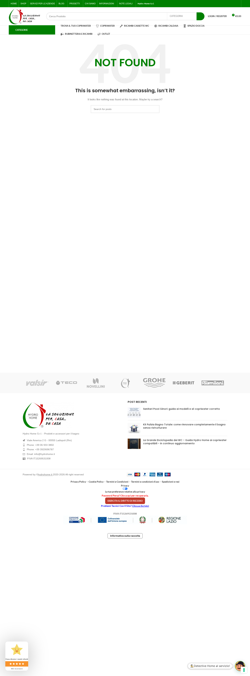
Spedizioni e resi (170, 481)
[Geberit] (183, 383)
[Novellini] (95, 383)
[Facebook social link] (221, 3)
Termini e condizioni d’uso (145, 481)
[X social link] (225, 3)
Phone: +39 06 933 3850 (40, 445)
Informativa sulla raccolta (125, 535)
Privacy (125, 485)
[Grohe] (154, 383)
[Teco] (66, 383)
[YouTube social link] (233, 3)
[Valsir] (37, 383)
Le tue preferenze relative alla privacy (125, 491)
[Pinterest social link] (237, 3)
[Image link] (73, 415)
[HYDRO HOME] (125, 383)
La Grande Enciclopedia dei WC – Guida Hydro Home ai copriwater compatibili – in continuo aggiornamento (185, 441)
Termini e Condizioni (117, 481)
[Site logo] (24, 16)
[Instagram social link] (229, 3)
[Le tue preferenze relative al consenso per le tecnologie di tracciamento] (244, 670)
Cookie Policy (96, 481)
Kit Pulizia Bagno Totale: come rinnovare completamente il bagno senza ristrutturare (184, 426)
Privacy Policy (78, 481)
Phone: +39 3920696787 (40, 449)
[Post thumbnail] (134, 412)
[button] (240, 666)
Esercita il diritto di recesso (125, 500)
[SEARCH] (200, 16)
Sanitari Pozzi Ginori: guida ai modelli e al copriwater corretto (181, 409)
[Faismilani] (212, 383)
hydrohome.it (45, 474)
